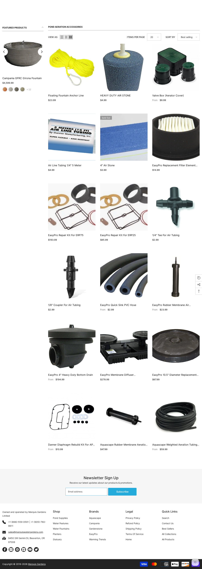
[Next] (42, 49)
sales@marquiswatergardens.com (25, 532)
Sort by (170, 37)
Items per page (136, 37)
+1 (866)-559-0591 (18, 522)
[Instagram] (11, 549)
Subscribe (122, 491)
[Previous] (4, 49)
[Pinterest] (17, 549)
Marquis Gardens (37, 564)
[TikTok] (23, 549)
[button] (62, 37)
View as (52, 37)
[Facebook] (4, 549)
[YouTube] (30, 549)
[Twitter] (36, 549)
